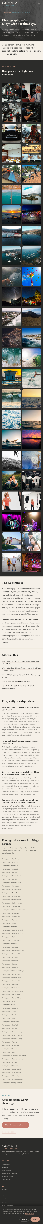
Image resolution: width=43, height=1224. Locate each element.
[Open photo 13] (11, 214)
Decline (24, 1219)
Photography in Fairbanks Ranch (12, 1079)
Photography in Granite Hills (11, 981)
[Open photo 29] (11, 378)
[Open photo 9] (11, 174)
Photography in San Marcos (11, 916)
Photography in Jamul (9, 1018)
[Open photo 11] (11, 194)
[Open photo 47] (11, 562)
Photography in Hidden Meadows (13, 950)
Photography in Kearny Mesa (11, 899)
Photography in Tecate (9, 1042)
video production (7, 1176)
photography (6, 1179)
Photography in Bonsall (9, 944)
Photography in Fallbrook (10, 937)
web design (6, 1164)
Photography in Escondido (10, 920)
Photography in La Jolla (9, 872)
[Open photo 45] (11, 541)
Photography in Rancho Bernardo (12, 930)
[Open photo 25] (11, 337)
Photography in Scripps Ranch (12, 903)
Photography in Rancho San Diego (13, 971)
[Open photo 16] (31, 235)
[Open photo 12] (31, 194)
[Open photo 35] (11, 439)
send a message (7, 1205)
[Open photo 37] (11, 460)
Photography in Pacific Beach (11, 883)
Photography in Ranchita (10, 1066)
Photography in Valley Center (11, 940)
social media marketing (9, 1173)
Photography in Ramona (10, 1008)
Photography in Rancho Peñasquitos (14, 910)
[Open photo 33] (11, 419)
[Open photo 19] (11, 276)
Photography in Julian (9, 1011)
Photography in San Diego (10, 859)
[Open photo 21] (11, 296)
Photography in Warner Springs (12, 1076)
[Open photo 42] (31, 501)
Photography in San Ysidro (10, 913)
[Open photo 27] (11, 357)
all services (7, 13)
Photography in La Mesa (10, 960)
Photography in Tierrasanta (11, 906)
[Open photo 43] (11, 521)
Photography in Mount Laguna (12, 1035)
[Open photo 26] (31, 337)
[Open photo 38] (31, 460)
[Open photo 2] (31, 92)
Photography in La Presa (10, 984)
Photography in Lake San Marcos (12, 954)
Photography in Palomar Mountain (13, 1059)
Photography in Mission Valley (11, 896)
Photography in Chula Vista (11, 994)
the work (5, 1193)
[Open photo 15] (11, 235)
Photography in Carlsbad (10, 866)
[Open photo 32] (31, 398)
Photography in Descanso (10, 1022)
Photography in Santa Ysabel (11, 1069)
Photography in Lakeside (10, 967)
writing (4, 1196)
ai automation (6, 1170)
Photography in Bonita (9, 1001)
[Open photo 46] (31, 541)
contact (4, 1202)
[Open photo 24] (31, 317)
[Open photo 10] (31, 174)
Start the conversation (15, 1125)
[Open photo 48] (31, 562)
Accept (35, 1219)
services (4, 1190)
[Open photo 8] (31, 153)
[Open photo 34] (31, 419)
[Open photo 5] (11, 133)
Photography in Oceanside (10, 869)
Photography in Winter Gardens (12, 991)
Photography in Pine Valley (10, 1025)
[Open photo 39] (11, 480)
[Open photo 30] (31, 378)
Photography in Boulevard (10, 1045)
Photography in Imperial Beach (12, 889)
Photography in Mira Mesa (10, 893)
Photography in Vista (9, 923)
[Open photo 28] (31, 357)
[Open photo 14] (31, 214)
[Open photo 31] (11, 398)
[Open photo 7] (11, 153)
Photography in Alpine (9, 1005)
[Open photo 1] (11, 92)
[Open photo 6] (31, 133)
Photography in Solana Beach (11, 876)
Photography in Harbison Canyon (12, 1032)
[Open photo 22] (31, 296)
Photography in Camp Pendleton (12, 1083)
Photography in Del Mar (9, 879)
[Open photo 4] (31, 112)
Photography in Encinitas (10, 862)
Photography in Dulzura (9, 1049)
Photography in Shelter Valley (11, 1072)
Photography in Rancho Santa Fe (12, 933)
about (4, 1199)
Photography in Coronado (10, 886)
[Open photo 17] (11, 255)
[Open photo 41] (11, 501)
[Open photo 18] (31, 255)
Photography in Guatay (9, 1052)
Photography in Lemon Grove (11, 977)
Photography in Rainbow (10, 947)
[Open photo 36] (31, 439)
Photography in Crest (9, 1015)
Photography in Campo (9, 1028)
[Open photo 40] (31, 480)
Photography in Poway (9, 927)
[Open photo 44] (31, 521)
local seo (5, 1167)
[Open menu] (39, 3)
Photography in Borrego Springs (12, 1038)
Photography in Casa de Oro (11, 988)
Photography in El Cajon (10, 957)
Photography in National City (11, 998)
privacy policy (29, 1213)
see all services (9, 1132)
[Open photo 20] (31, 276)
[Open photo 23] (11, 317)
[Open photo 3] (11, 112)
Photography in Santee (9, 964)
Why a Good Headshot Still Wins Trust (16, 682)
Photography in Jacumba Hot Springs (14, 1056)
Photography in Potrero (9, 1062)
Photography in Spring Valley (11, 974)
